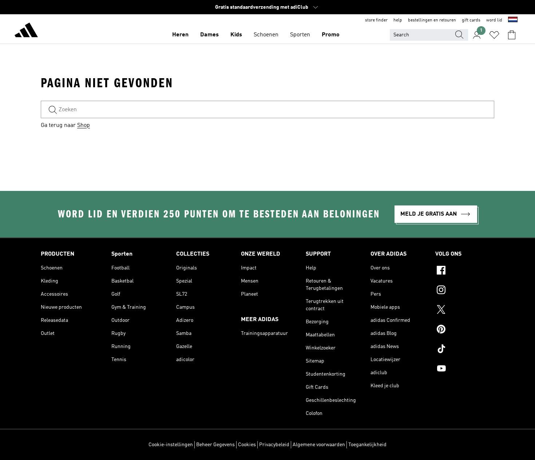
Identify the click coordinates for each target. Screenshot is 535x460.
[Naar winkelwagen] (511, 35)
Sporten (300, 35)
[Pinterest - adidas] (464, 330)
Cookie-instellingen (170, 444)
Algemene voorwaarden (319, 444)
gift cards (471, 20)
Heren (180, 35)
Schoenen (266, 35)
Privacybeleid (274, 444)
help (397, 20)
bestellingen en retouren (432, 20)
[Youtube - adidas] (464, 369)
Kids (236, 35)
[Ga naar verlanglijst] (494, 35)
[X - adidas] (464, 310)
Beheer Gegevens (215, 444)
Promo (331, 35)
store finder (376, 20)
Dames (209, 35)
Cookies (247, 444)
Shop (83, 125)
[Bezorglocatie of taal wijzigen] (512, 20)
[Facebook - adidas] (464, 271)
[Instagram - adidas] (464, 291)
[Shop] (26, 31)
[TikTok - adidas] (464, 350)
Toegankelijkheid (367, 444)
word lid (494, 20)
